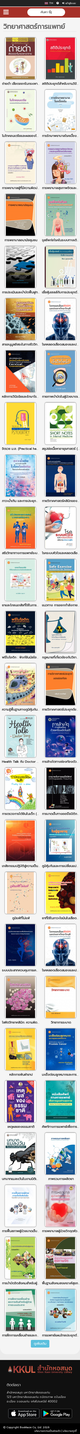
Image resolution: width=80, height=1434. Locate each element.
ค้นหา (45, 12)
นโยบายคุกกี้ (70, 1431)
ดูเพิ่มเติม (40, 1343)
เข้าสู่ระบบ (70, 3)
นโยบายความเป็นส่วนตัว (47, 1431)
